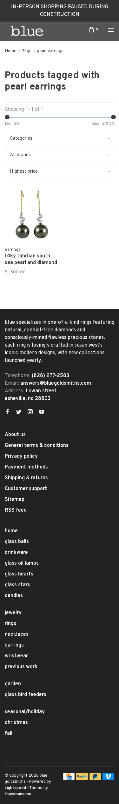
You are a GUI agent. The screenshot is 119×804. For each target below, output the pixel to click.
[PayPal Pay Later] (95, 779)
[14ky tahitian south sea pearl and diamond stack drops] (31, 215)
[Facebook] (7, 412)
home (11, 531)
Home (11, 51)
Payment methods (26, 467)
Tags (26, 51)
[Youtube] (41, 412)
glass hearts (19, 574)
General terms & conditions (37, 445)
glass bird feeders (25, 695)
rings (10, 624)
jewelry (13, 613)
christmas (16, 723)
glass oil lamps (22, 563)
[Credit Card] (69, 779)
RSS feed (16, 510)
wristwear (16, 656)
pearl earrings (50, 51)
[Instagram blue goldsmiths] (30, 412)
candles (14, 596)
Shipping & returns (26, 478)
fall (8, 733)
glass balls (17, 542)
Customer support (26, 489)
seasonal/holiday (25, 712)
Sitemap (14, 499)
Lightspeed (15, 788)
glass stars (17, 585)
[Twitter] (18, 412)
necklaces (17, 634)
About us (15, 435)
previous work (21, 667)
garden (13, 684)
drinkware (16, 552)
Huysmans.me (18, 794)
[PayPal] (82, 779)
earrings (14, 645)
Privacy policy (21, 456)
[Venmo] (108, 779)
